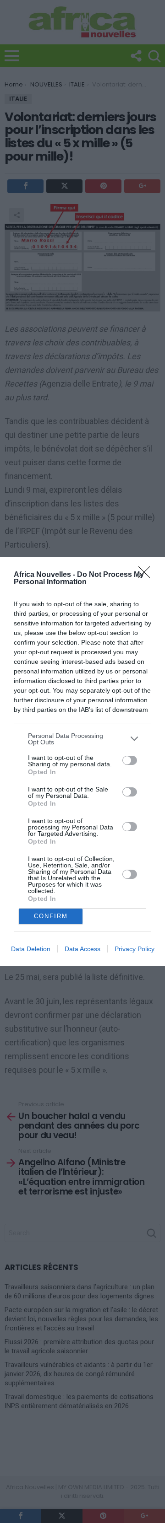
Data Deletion (30, 949)
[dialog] (82, 761)
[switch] (129, 760)
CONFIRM (51, 916)
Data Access (82, 949)
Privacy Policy (134, 949)
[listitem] (82, 738)
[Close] (147, 575)
